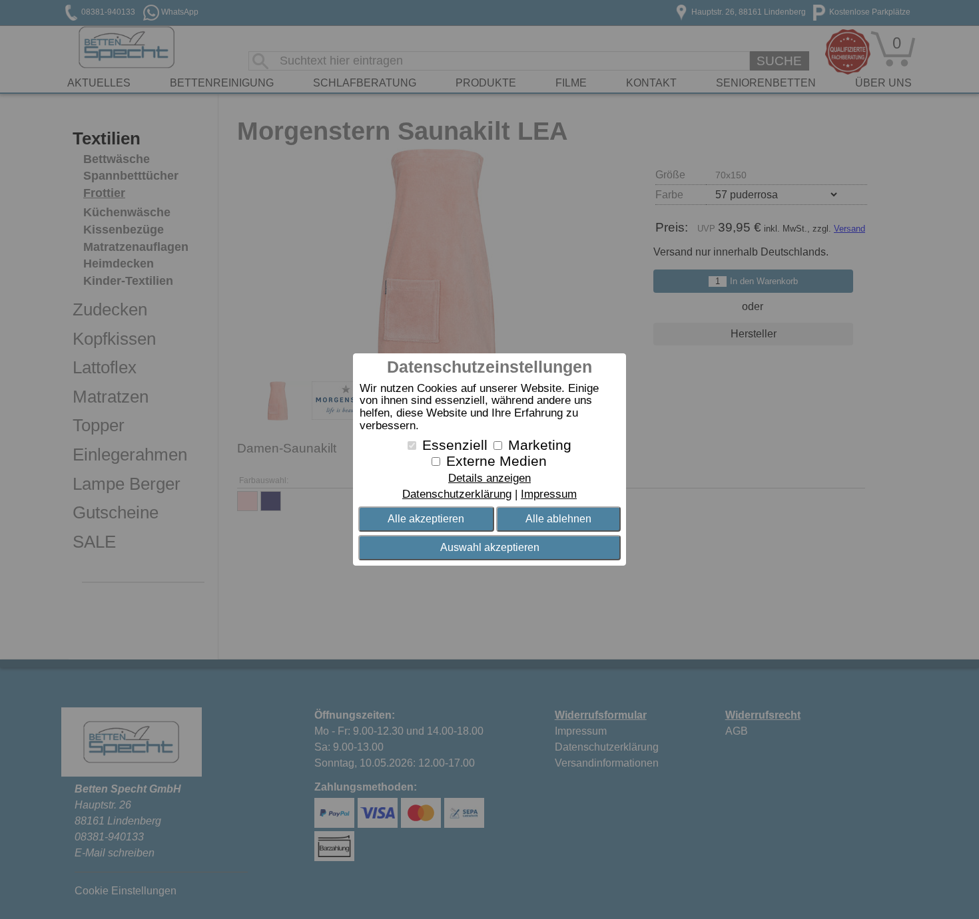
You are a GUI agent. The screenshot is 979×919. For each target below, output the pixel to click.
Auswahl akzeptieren (489, 547)
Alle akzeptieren (426, 518)
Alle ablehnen (558, 518)
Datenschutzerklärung (456, 494)
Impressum (549, 494)
